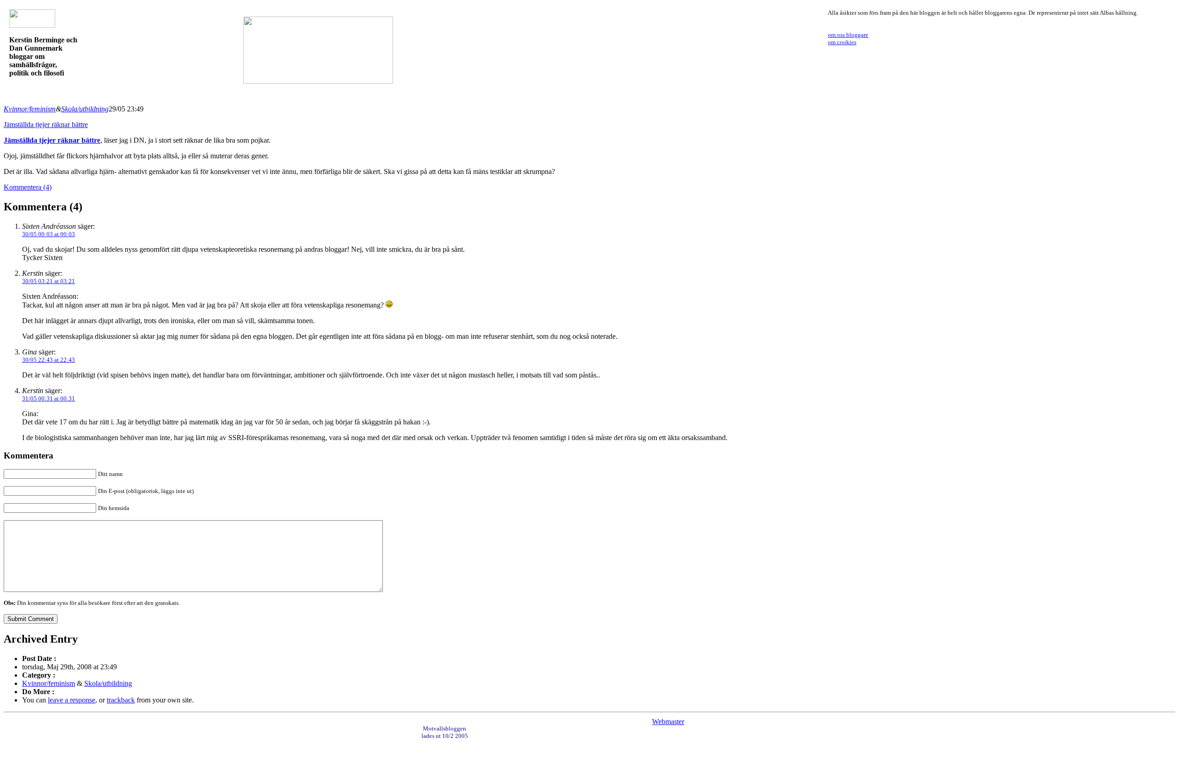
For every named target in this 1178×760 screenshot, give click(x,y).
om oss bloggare (848, 34)
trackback (121, 700)
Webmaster (668, 721)
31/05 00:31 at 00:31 (48, 398)
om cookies (842, 42)
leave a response (71, 700)
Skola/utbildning (85, 109)
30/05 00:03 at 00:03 (48, 234)
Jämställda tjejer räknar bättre (46, 124)
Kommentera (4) (28, 187)
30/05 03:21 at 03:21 (48, 281)
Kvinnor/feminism (30, 109)
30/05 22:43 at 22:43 (48, 359)
